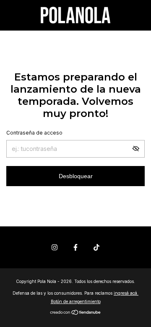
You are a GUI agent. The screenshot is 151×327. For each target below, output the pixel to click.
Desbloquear (76, 176)
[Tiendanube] (75, 313)
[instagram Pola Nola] (54, 247)
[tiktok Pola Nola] (96, 247)
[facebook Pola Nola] (75, 247)
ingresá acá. (126, 293)
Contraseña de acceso (34, 133)
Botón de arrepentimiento (76, 301)
